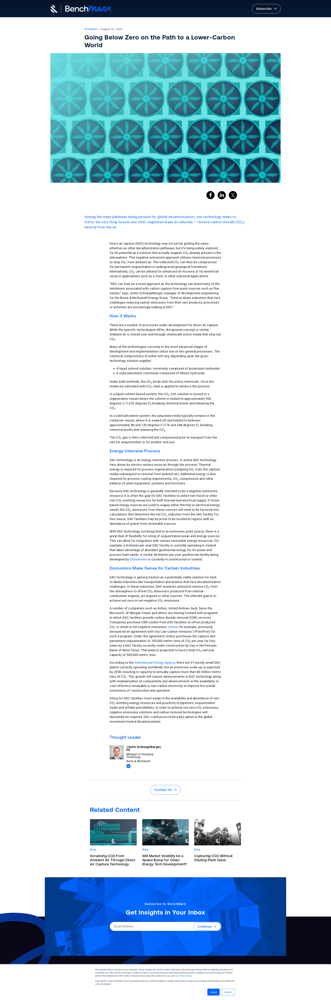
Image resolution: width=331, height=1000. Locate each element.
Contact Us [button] (164, 790)
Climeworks (138, 559)
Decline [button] (228, 992)
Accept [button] (213, 992)
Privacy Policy (185, 975)
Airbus (173, 627)
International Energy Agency (154, 662)
